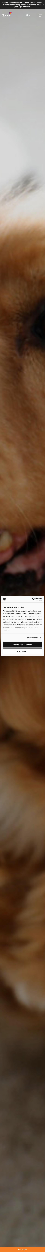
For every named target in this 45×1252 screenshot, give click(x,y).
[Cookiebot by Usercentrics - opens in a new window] (32, 599)
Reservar (22, 1249)
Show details (32, 638)
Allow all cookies (22, 644)
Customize (21, 651)
